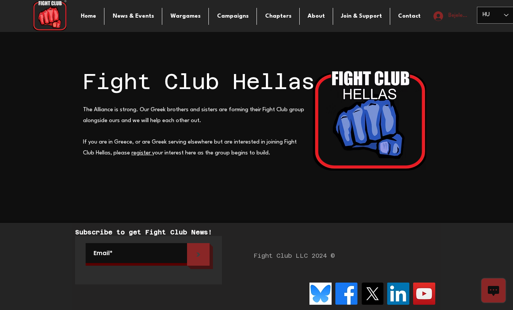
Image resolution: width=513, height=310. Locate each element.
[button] (185, 16)
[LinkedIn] (398, 294)
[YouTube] (424, 294)
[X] (372, 294)
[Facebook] (346, 294)
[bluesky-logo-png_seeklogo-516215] (320, 294)
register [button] (141, 153)
